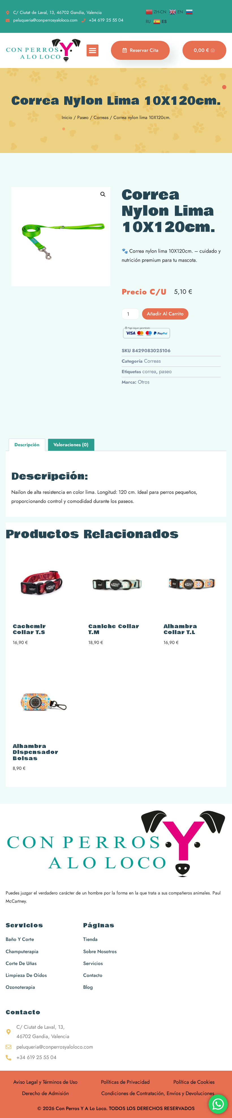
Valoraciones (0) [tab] (71, 444)
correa (149, 371)
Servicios (24, 925)
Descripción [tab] (26, 444)
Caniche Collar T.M (113, 629)
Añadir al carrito (165, 313)
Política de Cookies (193, 1082)
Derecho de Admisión (45, 1093)
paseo (165, 371)
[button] (92, 50)
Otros (143, 382)
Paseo (83, 117)
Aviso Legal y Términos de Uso (45, 1082)
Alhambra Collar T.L (180, 629)
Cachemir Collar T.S (29, 629)
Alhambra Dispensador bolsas (35, 752)
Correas (101, 117)
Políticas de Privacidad (125, 1082)
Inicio (67, 117)
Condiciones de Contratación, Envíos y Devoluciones (157, 1093)
